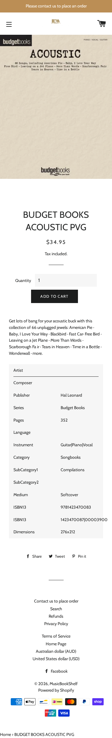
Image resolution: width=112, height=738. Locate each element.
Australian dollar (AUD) (56, 651)
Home (5, 734)
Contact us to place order (56, 601)
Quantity (23, 280)
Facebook (58, 671)
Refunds (56, 616)
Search (56, 608)
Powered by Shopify (56, 690)
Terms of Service (56, 636)
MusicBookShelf (64, 683)
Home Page (56, 643)
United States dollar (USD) (56, 658)
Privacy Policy (56, 623)
